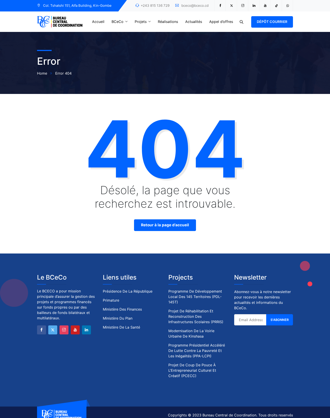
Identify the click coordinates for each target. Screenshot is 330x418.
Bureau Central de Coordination (229, 415)
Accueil (98, 21)
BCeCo (117, 21)
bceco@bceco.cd (195, 5)
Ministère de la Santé (121, 327)
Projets (141, 21)
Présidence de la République (127, 291)
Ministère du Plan (117, 318)
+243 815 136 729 (155, 5)
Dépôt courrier (272, 22)
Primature (111, 300)
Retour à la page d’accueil (165, 225)
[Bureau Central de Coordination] (60, 22)
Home (42, 73)
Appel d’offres (221, 21)
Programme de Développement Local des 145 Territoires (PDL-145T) (195, 296)
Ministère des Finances (122, 309)
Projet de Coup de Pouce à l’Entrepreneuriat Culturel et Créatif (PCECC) (192, 370)
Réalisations (168, 21)
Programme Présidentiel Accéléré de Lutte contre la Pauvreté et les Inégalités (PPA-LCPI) (196, 350)
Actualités (193, 21)
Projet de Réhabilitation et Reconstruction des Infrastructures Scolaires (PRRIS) (195, 316)
